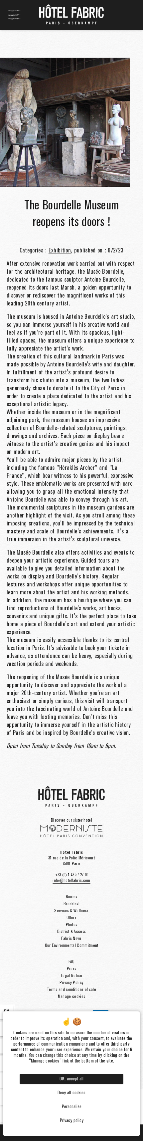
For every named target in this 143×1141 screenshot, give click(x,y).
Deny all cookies (71, 1093)
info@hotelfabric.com (71, 881)
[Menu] (14, 15)
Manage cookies (71, 997)
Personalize (71, 1107)
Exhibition (60, 250)
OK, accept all (71, 1079)
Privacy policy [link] (71, 1120)
